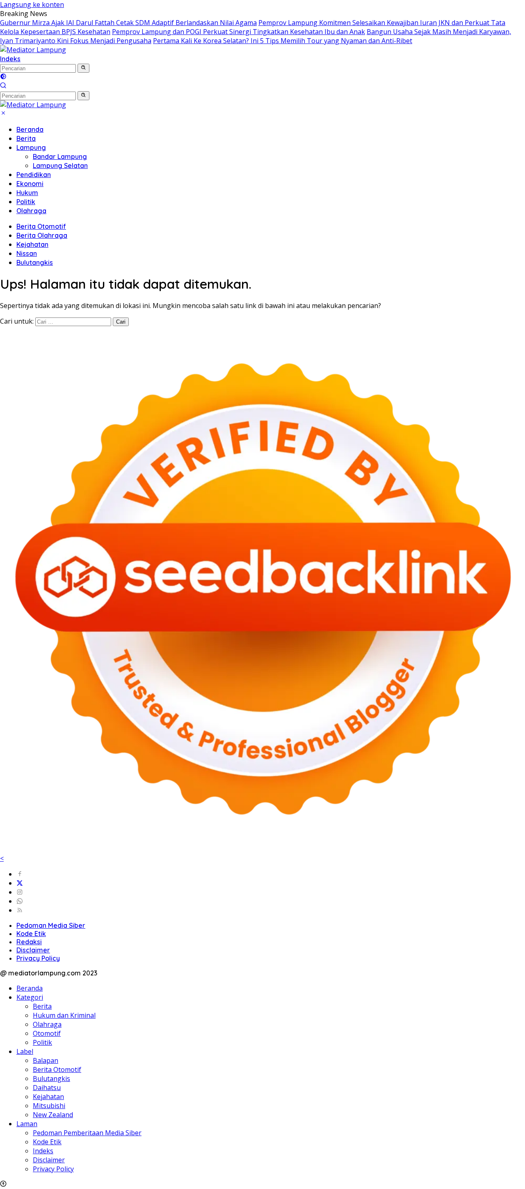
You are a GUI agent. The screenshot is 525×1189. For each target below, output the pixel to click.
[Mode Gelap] (3, 77)
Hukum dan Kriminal (64, 1015)
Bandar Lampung (60, 156)
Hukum (27, 193)
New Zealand (53, 1114)
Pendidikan (33, 174)
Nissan (26, 253)
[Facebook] (19, 874)
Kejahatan (32, 244)
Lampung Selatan (60, 165)
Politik (25, 202)
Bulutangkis (34, 262)
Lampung (31, 147)
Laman (26, 1123)
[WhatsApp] (19, 901)
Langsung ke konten (32, 4)
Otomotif (47, 1033)
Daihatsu (47, 1087)
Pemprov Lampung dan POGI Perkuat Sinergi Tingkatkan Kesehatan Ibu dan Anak (238, 31)
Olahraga (31, 211)
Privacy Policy (38, 958)
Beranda (29, 129)
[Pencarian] (3, 86)
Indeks (10, 59)
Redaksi (29, 942)
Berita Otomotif (41, 226)
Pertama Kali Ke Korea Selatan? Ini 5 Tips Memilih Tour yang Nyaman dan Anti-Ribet (282, 40)
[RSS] (19, 910)
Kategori (29, 997)
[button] (83, 68)
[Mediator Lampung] (33, 49)
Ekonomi (29, 183)
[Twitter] (19, 883)
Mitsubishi (49, 1105)
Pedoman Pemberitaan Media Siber (87, 1132)
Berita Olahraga (41, 235)
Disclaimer (33, 950)
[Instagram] (19, 892)
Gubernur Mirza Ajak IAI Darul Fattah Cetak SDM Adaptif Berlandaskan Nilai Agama (128, 22)
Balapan (45, 1060)
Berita (26, 138)
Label (24, 1051)
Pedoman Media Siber (50, 925)
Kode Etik (31, 933)
